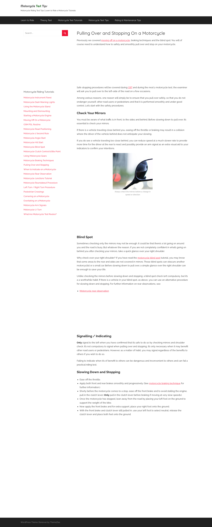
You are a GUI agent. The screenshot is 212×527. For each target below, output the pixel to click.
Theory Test (46, 20)
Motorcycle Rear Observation (38, 174)
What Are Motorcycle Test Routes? (40, 214)
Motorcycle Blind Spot (34, 147)
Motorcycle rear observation (94, 291)
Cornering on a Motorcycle (36, 196)
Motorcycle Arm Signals (35, 205)
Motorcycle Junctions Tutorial (38, 178)
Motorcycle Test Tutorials (70, 20)
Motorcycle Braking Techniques (39, 160)
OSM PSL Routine (32, 124)
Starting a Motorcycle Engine (37, 115)
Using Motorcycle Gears (35, 156)
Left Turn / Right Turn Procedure (39, 187)
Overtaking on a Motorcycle (37, 200)
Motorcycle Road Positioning (37, 129)
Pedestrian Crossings (34, 191)
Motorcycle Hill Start (33, 142)
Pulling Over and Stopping (36, 165)
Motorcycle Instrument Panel (38, 97)
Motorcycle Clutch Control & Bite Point (42, 151)
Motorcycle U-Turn (33, 209)
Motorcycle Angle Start (35, 138)
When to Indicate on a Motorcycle (40, 169)
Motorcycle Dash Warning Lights (39, 102)
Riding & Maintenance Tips (128, 20)
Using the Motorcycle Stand (37, 106)
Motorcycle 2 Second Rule (36, 133)
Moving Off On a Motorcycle (37, 120)
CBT (130, 87)
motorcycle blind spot (149, 258)
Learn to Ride (27, 20)
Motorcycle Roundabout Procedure (41, 183)
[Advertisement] (132, 66)
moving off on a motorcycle (115, 40)
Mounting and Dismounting (37, 111)
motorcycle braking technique (164, 383)
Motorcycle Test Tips (99, 20)
